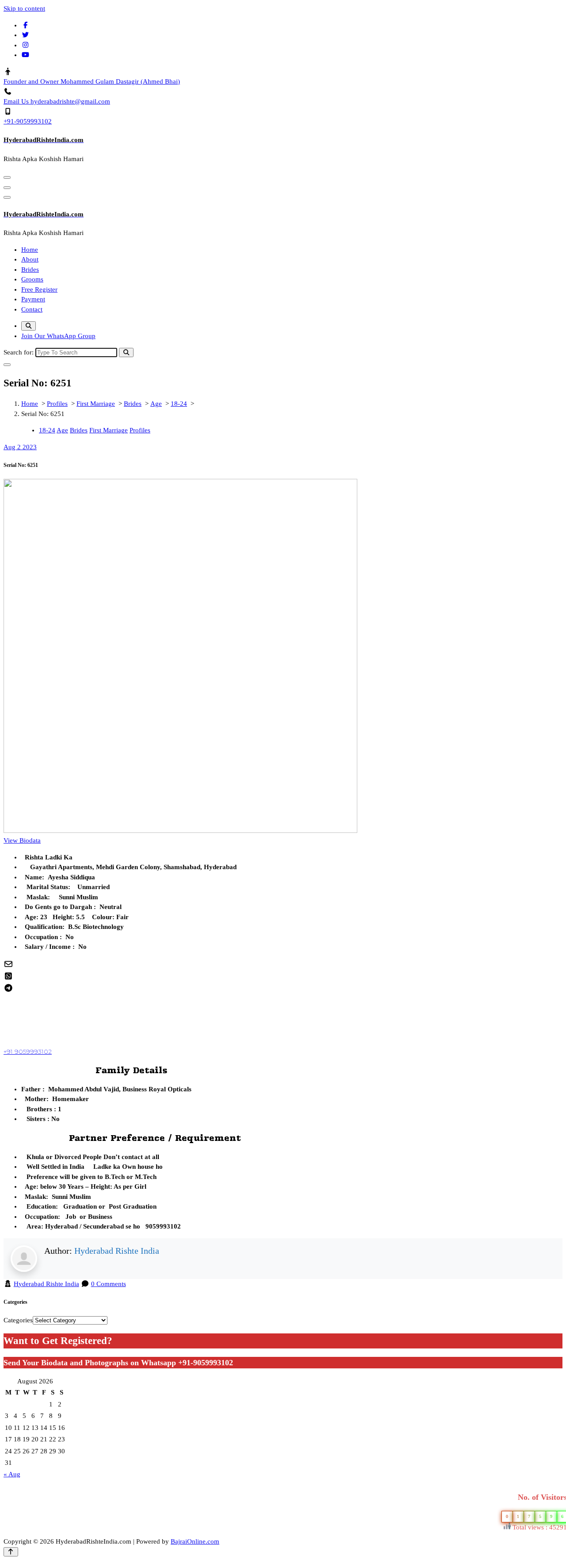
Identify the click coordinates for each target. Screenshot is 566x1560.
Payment (33, 299)
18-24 (179, 403)
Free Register (39, 289)
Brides (30, 269)
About (29, 259)
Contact (31, 309)
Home (29, 249)
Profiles (57, 403)
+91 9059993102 (28, 1051)
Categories (18, 1320)
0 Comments (108, 1283)
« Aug (12, 1474)
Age (156, 403)
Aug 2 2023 (20, 447)
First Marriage (95, 403)
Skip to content (24, 8)
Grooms (32, 279)
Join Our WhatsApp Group (58, 335)
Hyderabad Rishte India (116, 1251)
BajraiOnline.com (195, 1541)
